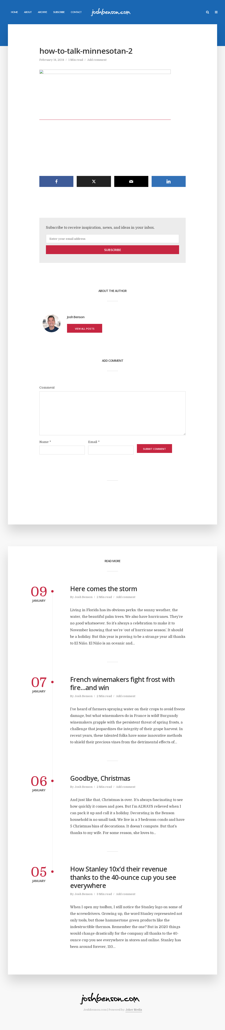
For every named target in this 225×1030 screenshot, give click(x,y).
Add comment (97, 59)
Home (14, 12)
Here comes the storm (103, 589)
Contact (76, 12)
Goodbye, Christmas (100, 778)
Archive (42, 12)
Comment (46, 387)
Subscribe (59, 12)
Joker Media (133, 1009)
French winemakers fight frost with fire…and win (122, 683)
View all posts (84, 328)
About (28, 12)
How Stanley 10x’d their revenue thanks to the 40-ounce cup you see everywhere (123, 877)
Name (45, 441)
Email (94, 441)
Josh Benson (83, 597)
